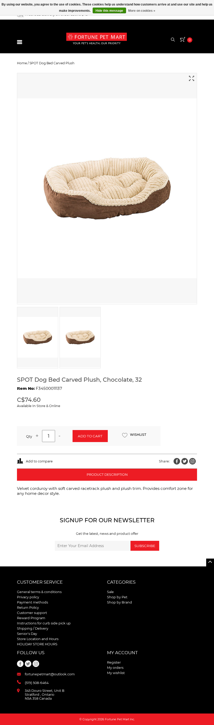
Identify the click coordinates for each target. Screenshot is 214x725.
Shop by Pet (117, 597)
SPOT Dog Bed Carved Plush (51, 63)
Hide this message (109, 11)
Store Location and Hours (37, 639)
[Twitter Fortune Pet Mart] (184, 461)
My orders (115, 668)
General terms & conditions (39, 592)
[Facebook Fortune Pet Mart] (177, 461)
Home (22, 63)
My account (122, 652)
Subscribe (144, 546)
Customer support (32, 613)
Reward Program (31, 618)
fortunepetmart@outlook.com (50, 674)
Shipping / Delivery (32, 628)
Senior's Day (27, 634)
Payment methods (32, 602)
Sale (110, 592)
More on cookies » (141, 11)
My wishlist (116, 673)
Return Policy (28, 608)
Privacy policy (28, 597)
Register (114, 662)
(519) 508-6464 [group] (37, 683)
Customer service (40, 582)
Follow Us (30, 652)
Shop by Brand (119, 602)
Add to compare (39, 461)
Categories (121, 582)
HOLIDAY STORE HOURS (37, 644)
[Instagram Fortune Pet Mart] (192, 461)
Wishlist (138, 435)
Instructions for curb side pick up (44, 623)
